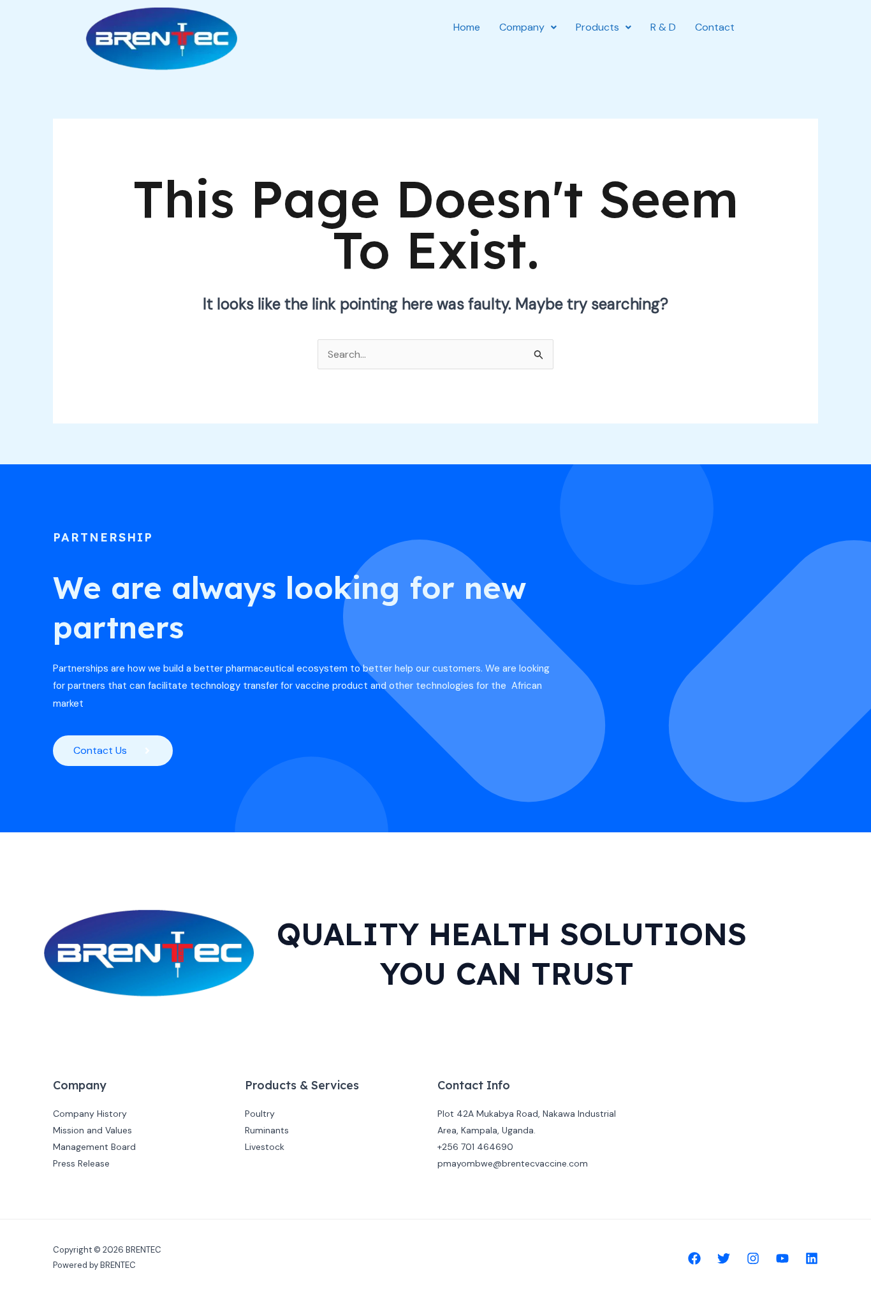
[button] (528, 27)
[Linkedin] (811, 1258)
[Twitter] (723, 1258)
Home (466, 27)
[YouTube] (782, 1258)
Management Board (94, 1146)
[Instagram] (753, 1258)
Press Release (81, 1163)
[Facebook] (694, 1258)
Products (597, 27)
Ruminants (267, 1130)
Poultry (260, 1113)
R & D (663, 27)
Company (522, 27)
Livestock (264, 1146)
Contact (715, 27)
